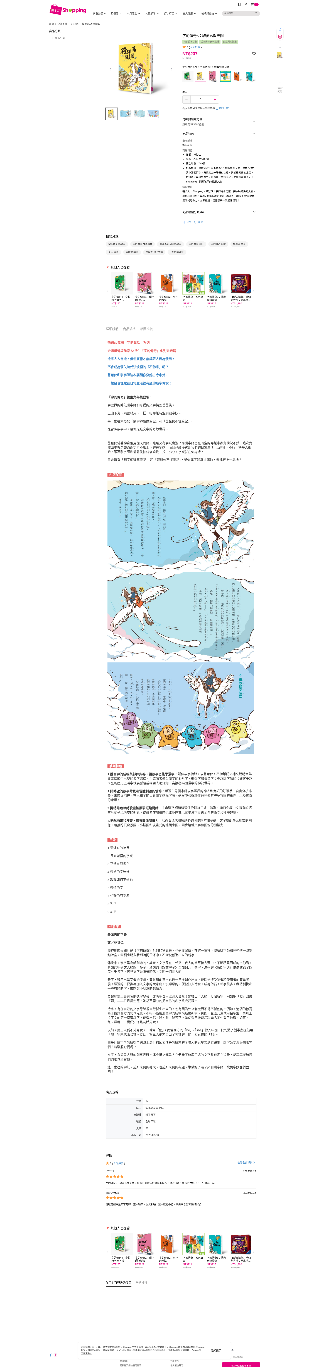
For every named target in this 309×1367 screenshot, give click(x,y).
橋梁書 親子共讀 (154, 252)
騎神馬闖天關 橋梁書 (170, 244)
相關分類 (112, 236)
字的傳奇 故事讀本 (142, 244)
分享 (188, 222)
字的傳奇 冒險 (218, 244)
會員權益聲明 (176, 1365)
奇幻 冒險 (113, 252)
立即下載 (224, 108)
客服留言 (174, 1361)
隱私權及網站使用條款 (130, 1365)
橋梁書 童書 (239, 244)
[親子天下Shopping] (68, 9)
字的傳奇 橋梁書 (116, 244)
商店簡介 (124, 1361)
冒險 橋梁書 (132, 252)
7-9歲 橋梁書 (176, 252)
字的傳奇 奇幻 (196, 244)
